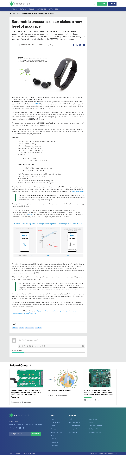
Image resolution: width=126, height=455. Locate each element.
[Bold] (19, 346)
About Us (12, 424)
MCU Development (74, 425)
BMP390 (31, 214)
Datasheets (53, 9)
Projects (53, 429)
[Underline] (25, 346)
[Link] (40, 346)
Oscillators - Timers (94, 429)
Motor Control (93, 419)
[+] (45, 346)
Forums (23, 9)
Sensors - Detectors (95, 432)
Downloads (54, 442)
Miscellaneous (73, 432)
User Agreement (112, 453)
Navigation (40, 45)
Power (91, 422)
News (53, 419)
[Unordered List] (32, 346)
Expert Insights (55, 422)
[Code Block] (37, 346)
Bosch (21, 327)
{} (42, 346)
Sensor (38, 327)
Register (101, 4)
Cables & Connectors (27, 45)
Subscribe (36, 434)
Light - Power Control (95, 425)
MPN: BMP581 (29, 327)
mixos (54, 45)
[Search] (94, 3)
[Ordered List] (30, 346)
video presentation (78, 191)
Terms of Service (102, 453)
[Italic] (22, 346)
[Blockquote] (35, 346)
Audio (70, 419)
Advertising (38, 424)
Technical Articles (56, 432)
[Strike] (27, 346)
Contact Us (20, 424)
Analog (15, 45)
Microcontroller (73, 429)
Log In (112, 4)
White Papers (55, 439)
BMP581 (37, 104)
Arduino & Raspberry (75, 422)
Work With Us (29, 424)
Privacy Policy (93, 453)
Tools (31, 9)
